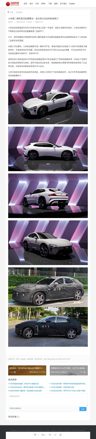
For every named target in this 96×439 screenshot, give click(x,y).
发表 (83, 409)
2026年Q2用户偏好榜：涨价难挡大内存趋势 (25, 390)
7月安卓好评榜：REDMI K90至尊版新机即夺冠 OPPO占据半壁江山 (68, 383)
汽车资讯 (19, 12)
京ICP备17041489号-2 (78, 430)
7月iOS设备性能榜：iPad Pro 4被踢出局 (24, 383)
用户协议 (61, 430)
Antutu (10, 22)
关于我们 (47, 430)
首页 (10, 12)
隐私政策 (54, 430)
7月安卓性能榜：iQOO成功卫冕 (62, 387)
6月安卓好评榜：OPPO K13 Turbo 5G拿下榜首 (68, 390)
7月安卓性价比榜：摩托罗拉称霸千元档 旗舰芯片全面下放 (27, 387)
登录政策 (67, 430)
